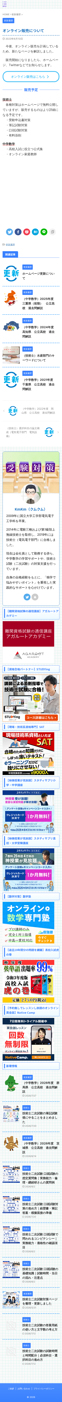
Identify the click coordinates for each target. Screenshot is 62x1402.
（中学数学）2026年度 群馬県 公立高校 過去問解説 (40, 1087)
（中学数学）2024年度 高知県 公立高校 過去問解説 (39, 331)
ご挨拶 (11, 1388)
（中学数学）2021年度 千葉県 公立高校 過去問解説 (39, 384)
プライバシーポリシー (44, 1388)
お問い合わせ (24, 1388)
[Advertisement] (31, 191)
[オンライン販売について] (35, 231)
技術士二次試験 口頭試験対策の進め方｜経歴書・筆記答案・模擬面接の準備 (40, 1208)
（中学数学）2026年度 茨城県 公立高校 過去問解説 (40, 1148)
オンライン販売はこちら (28, 76)
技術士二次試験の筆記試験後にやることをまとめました (40, 1118)
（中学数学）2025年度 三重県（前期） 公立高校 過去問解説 (39, 303)
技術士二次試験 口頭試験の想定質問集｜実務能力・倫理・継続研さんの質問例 (40, 1178)
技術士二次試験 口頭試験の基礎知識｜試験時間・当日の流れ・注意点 (40, 1273)
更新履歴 (10, 244)
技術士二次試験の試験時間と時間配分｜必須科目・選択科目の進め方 (40, 1355)
